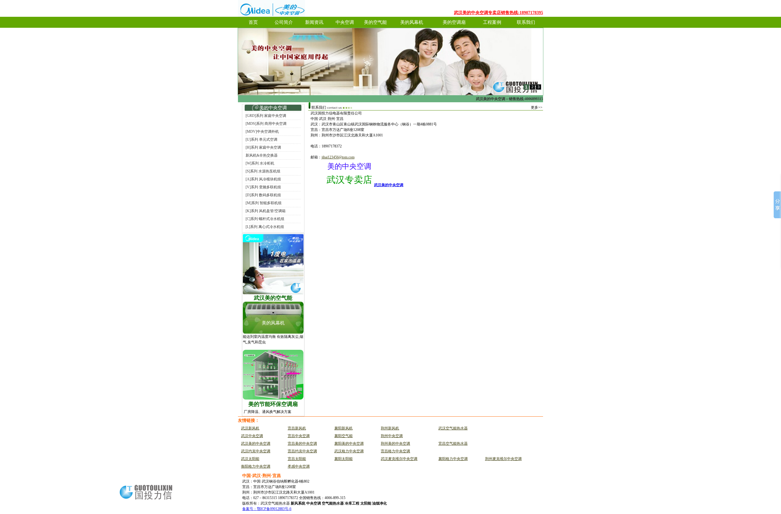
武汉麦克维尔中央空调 (399, 459)
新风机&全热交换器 (262, 155)
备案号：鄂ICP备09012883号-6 (266, 509)
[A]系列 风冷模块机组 (263, 179)
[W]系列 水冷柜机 (260, 163)
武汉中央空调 (252, 436)
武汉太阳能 (250, 459)
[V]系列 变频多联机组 (263, 187)
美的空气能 (375, 22)
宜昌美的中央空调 (302, 443)
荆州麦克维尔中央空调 (503, 459)
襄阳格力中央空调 (453, 459)
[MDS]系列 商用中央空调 (266, 123)
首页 (253, 22)
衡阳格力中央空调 (255, 466)
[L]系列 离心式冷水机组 (265, 227)
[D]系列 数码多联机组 (263, 195)
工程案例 (492, 22)
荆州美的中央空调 (395, 443)
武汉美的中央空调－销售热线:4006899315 (509, 99)
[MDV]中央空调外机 (262, 131)
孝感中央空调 (299, 466)
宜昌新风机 (297, 428)
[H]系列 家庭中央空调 (263, 147)
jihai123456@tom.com (338, 157)
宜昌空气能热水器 (453, 443)
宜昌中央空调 (299, 436)
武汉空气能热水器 (453, 428)
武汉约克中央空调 (255, 451)
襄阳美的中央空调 (349, 443)
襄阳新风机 (343, 428)
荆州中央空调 (392, 436)
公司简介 (284, 22)
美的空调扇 (454, 22)
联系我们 (526, 22)
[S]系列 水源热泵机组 (263, 171)
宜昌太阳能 (297, 459)
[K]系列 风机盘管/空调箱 (266, 211)
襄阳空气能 (343, 436)
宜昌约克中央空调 (302, 451)
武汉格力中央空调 (349, 451)
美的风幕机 (411, 22)
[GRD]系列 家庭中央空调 (266, 116)
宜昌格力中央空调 (395, 451)
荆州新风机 (390, 428)
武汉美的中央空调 (388, 185)
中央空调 (345, 22)
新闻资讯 (314, 22)
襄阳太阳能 (343, 459)
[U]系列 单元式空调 (261, 139)
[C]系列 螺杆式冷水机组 (265, 219)
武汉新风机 (250, 428)
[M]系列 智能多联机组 (264, 203)
